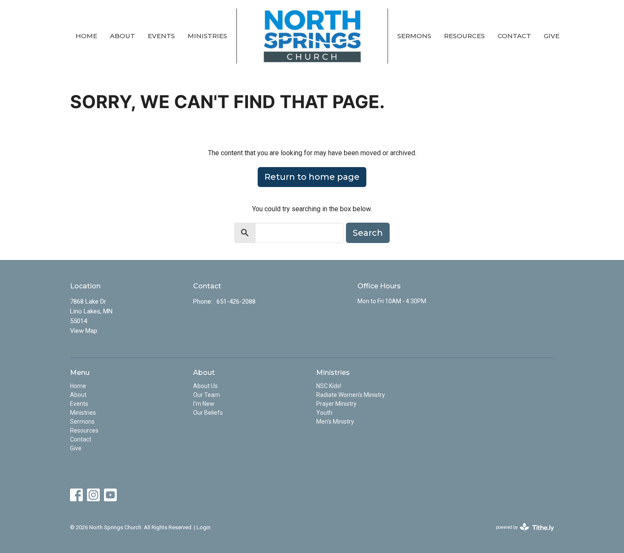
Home (86, 36)
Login (204, 527)
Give (551, 36)
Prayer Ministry (336, 403)
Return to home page (312, 177)
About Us (205, 386)
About (122, 36)
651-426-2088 (236, 301)
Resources (464, 36)
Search (368, 233)
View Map (83, 331)
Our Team (206, 394)
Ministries (207, 36)
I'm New (203, 403)
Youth (324, 412)
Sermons (414, 36)
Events (161, 36)
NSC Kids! (328, 386)
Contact (514, 36)
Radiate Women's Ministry (350, 394)
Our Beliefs (208, 412)
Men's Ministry (335, 421)
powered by (520, 535)
